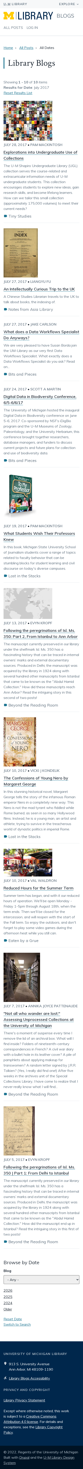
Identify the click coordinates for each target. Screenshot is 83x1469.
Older (8, 1309)
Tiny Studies (19, 216)
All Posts (13, 27)
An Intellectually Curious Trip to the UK (39, 289)
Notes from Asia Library (30, 309)
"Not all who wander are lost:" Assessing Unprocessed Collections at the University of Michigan (39, 1019)
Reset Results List (18, 93)
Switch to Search (17, 1324)
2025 (8, 1296)
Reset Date (13, 1319)
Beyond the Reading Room (33, 705)
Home (8, 47)
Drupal (24, 1457)
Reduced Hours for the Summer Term (38, 888)
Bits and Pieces (22, 374)
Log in (32, 27)
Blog (7, 1270)
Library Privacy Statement (24, 1400)
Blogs (65, 16)
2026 (8, 1290)
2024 (8, 1303)
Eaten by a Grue (23, 940)
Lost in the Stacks (24, 575)
